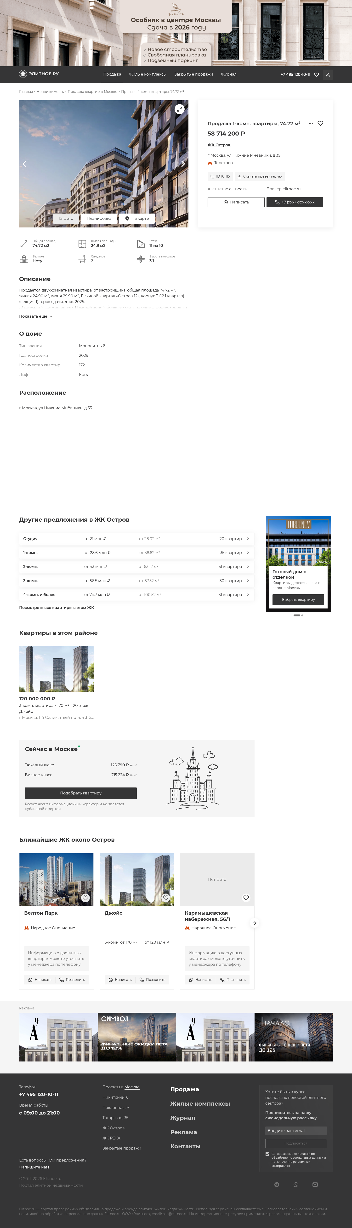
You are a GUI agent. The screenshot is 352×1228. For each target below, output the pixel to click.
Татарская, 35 (115, 1118)
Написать (239, 202)
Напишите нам (34, 1167)
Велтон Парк (41, 913)
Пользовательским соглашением (295, 1209)
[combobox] (132, 1087)
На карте (140, 218)
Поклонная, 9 (115, 1108)
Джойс (26, 711)
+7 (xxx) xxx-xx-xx (298, 202)
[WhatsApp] (296, 1185)
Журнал (229, 74)
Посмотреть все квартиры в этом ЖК (56, 607)
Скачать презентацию (262, 176)
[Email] (315, 1185)
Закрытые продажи (193, 74)
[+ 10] (56, 669)
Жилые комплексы (148, 74)
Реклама (183, 1132)
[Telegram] (277, 1185)
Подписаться (295, 1143)
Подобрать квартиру (81, 793)
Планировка (99, 218)
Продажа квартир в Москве (92, 91)
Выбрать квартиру (298, 599)
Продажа (112, 74)
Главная (26, 91)
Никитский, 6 (115, 1097)
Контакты (185, 1146)
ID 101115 (223, 176)
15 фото (66, 218)
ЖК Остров (219, 145)
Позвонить (75, 980)
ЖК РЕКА (111, 1138)
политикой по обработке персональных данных (298, 1156)
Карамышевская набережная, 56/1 (207, 916)
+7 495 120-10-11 (38, 1094)
